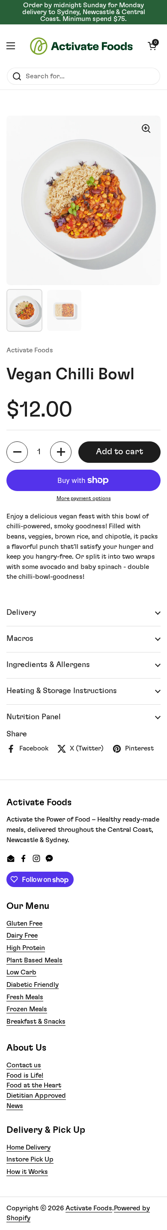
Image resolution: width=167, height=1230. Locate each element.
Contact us (23, 1065)
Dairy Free (22, 935)
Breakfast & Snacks (36, 1021)
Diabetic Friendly (32, 984)
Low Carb (21, 972)
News (14, 1105)
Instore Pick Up (30, 1159)
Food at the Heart (33, 1085)
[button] (152, 45)
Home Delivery (28, 1147)
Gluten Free (24, 923)
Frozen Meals (26, 1009)
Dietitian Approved (36, 1095)
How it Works (27, 1171)
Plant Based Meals (34, 960)
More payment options (84, 498)
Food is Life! (24, 1075)
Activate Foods (89, 1208)
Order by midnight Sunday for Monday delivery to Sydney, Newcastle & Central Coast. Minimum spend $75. (83, 12)
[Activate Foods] (81, 46)
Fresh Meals (24, 997)
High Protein (25, 947)
